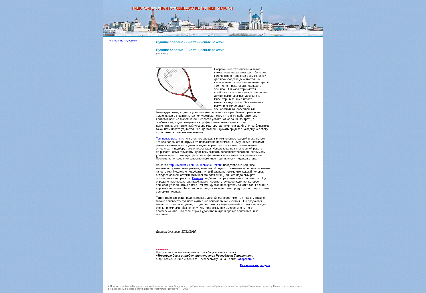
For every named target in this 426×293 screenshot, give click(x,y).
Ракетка (197, 178)
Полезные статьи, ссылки (122, 40)
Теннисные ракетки (168, 138)
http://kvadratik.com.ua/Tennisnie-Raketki (195, 165)
